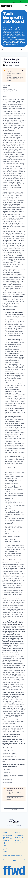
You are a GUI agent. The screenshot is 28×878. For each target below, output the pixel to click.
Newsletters (6, 834)
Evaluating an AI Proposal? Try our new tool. (14, 1)
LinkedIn (5, 848)
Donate (14, 860)
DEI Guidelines (19, 835)
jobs (2, 50)
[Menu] (26, 6)
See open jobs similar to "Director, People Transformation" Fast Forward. (15, 78)
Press (4, 845)
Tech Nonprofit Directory (7, 839)
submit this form (9, 41)
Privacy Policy (19, 840)
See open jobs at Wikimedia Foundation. (14, 74)
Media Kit (17, 834)
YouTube (5, 853)
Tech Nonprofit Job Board (7, 836)
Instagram (6, 849)
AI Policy (17, 832)
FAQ (4, 843)
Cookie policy (18, 825)
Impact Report (7, 842)
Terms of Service (20, 842)
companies (9, 50)
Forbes (5, 851)
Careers (5, 832)
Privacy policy (10, 825)
